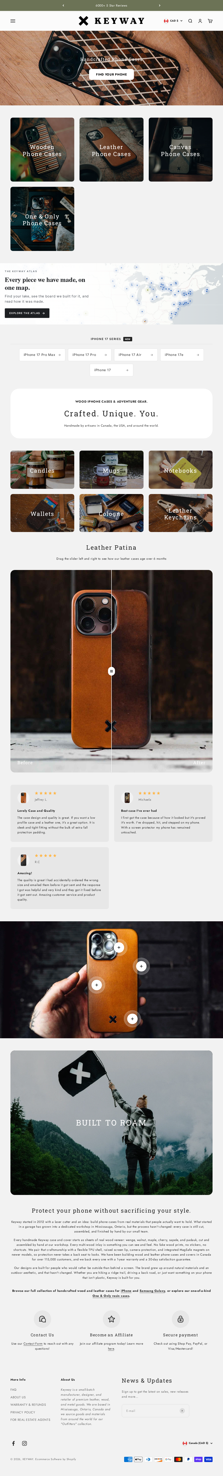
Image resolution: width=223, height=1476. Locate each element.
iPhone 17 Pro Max (42, 355)
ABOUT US (18, 1397)
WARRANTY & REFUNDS (28, 1404)
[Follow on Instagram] (24, 1443)
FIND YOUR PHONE (111, 74)
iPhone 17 (111, 370)
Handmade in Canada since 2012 (111, 5)
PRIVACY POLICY (22, 1412)
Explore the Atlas (27, 313)
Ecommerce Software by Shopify (55, 1459)
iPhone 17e (182, 355)
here (111, 1348)
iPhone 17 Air (136, 355)
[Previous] (63, 5)
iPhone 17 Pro (90, 355)
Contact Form (33, 1343)
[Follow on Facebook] (13, 1443)
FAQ (13, 1389)
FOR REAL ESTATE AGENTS (30, 1420)
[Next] (159, 5)
